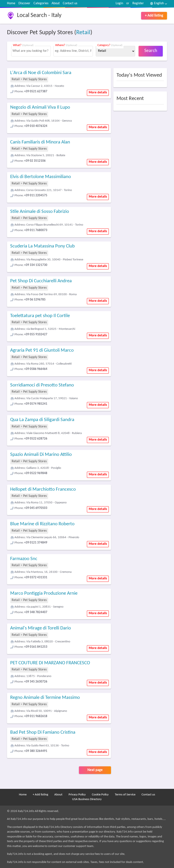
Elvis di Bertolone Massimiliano (40, 176)
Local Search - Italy (39, 15)
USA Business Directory (87, 799)
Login (119, 3)
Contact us (70, 3)
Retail (83, 32)
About (56, 3)
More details (98, 92)
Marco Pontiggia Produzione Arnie (43, 593)
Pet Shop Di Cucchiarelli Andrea (41, 281)
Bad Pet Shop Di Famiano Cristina (42, 732)
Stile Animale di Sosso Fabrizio (39, 211)
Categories (41, 3)
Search (150, 50)
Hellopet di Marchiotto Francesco (43, 489)
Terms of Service (125, 794)
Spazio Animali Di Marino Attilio (41, 454)
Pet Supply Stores (35, 79)
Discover (24, 3)
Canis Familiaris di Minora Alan (40, 142)
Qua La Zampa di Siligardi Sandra (42, 419)
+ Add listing (154, 15)
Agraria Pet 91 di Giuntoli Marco (42, 350)
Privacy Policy (77, 794)
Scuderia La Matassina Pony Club (42, 246)
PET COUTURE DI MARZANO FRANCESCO (50, 663)
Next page (95, 770)
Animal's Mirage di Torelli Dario (40, 628)
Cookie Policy (100, 794)
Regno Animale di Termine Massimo (45, 697)
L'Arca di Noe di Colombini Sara (40, 72)
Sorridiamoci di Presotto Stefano (42, 385)
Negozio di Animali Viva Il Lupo (40, 107)
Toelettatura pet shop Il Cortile (40, 315)
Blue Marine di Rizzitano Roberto (42, 524)
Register (138, 3)
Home (11, 3)
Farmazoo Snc (23, 558)
